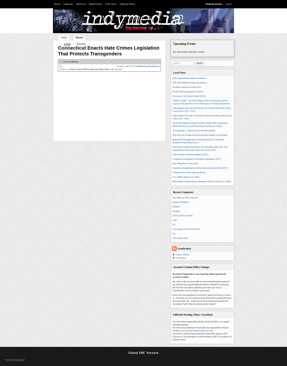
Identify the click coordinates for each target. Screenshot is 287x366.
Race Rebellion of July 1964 (185, 163)
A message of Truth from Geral (186, 229)
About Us (81, 4)
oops (175, 220)
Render (81, 44)
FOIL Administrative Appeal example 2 (190, 78)
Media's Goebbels (181, 202)
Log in (228, 4)
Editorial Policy (127, 4)
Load (67, 44)
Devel (81, 37)
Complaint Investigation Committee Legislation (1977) (197, 159)
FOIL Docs (111, 4)
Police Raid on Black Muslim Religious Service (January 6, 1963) (202, 181)
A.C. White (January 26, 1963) (186, 177)
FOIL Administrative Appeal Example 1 (190, 83)
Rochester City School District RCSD (189, 96)
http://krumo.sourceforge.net (148, 66)
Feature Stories (182, 254)
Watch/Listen (95, 4)
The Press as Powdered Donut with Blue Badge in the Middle (200, 135)
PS (174, 225)
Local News (181, 258)
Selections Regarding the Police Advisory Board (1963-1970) (200, 168)
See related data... (181, 238)
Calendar (68, 4)
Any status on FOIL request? (185, 198)
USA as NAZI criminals (183, 216)
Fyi (174, 234)
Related (176, 207)
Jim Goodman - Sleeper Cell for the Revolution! (194, 130)
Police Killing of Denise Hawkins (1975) (190, 154)
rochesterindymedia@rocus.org (198, 331)
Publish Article (214, 4)
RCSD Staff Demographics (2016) (188, 92)
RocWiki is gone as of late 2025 (187, 87)
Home (57, 4)
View (64, 37)
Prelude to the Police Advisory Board (189, 172)
